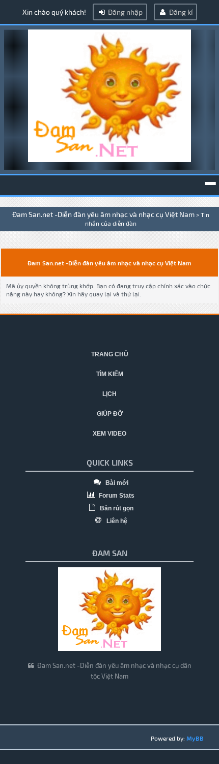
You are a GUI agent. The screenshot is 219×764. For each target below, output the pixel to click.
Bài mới (116, 482)
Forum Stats (115, 495)
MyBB (195, 738)
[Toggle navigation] (210, 183)
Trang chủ (109, 354)
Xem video (109, 433)
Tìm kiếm (109, 374)
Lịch (109, 394)
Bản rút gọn (115, 508)
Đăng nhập (124, 12)
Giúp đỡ (110, 413)
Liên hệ (116, 521)
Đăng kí (180, 12)
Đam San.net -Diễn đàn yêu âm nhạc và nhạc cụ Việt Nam (103, 214)
